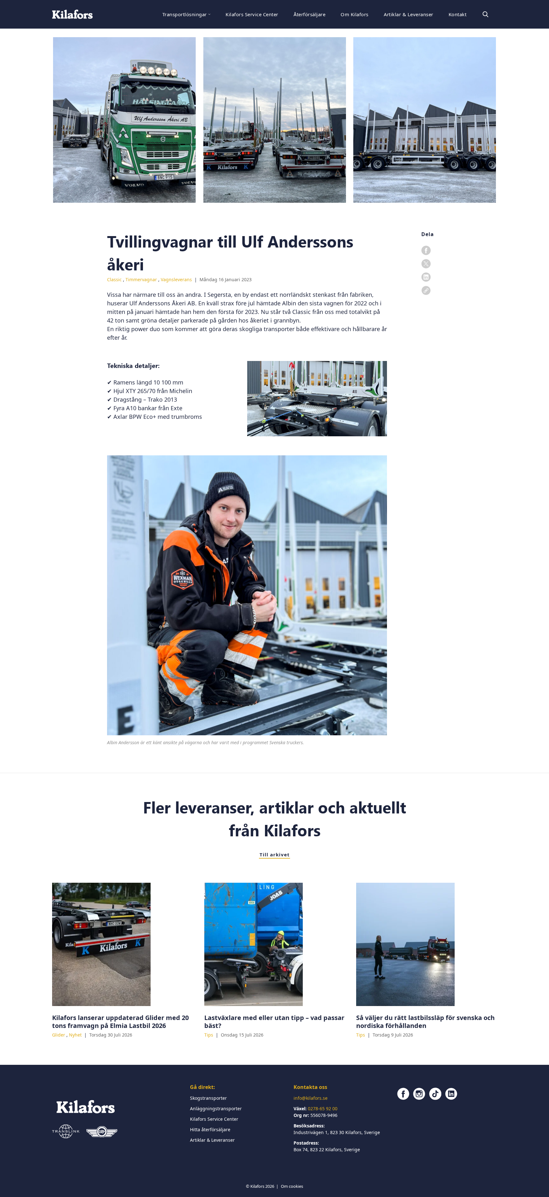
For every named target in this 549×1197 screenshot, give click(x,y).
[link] (426, 290)
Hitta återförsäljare (210, 1129)
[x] (426, 264)
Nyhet (76, 1035)
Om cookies (292, 1186)
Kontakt (457, 14)
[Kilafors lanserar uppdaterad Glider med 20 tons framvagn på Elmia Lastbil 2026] (122, 944)
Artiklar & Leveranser (408, 14)
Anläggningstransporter (216, 1108)
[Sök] (485, 14)
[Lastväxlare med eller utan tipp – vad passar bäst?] (274, 944)
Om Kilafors (354, 14)
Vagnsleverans (177, 279)
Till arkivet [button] (275, 854)
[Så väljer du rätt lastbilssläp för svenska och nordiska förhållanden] (426, 944)
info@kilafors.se (311, 1098)
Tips (209, 1035)
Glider (59, 1035)
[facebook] (426, 250)
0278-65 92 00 (322, 1108)
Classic (115, 279)
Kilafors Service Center (252, 14)
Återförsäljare (310, 14)
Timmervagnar (141, 279)
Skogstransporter (208, 1098)
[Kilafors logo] (72, 14)
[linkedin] (426, 277)
